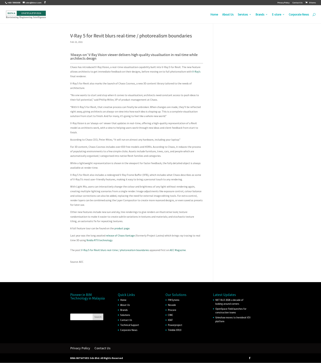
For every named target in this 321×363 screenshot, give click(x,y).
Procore (172, 310)
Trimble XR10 (174, 330)
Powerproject (175, 325)
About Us (228, 14)
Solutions (125, 315)
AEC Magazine (178, 250)
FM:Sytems (173, 299)
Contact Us (297, 3)
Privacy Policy (284, 3)
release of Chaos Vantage (120, 235)
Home (214, 14)
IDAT (170, 320)
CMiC (170, 315)
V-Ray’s (196, 71)
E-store (276, 14)
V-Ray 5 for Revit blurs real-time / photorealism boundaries (115, 250)
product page (122, 228)
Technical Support (129, 325)
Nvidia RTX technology (99, 240)
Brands (259, 14)
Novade (172, 305)
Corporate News (299, 14)
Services (243, 14)
